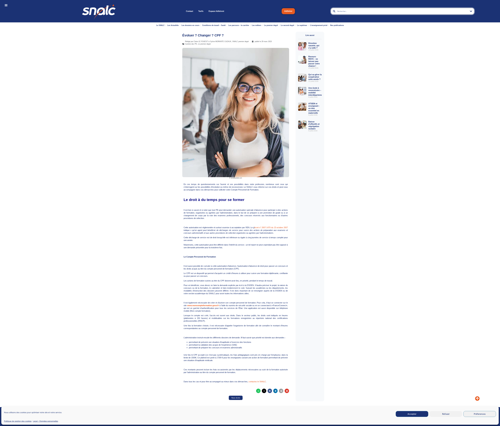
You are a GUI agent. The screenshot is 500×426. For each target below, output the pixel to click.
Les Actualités (173, 25)
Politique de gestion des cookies (18, 421)
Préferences (480, 414)
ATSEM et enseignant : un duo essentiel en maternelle (314, 108)
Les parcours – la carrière (238, 25)
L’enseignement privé (318, 25)
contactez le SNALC (257, 381)
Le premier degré (271, 25)
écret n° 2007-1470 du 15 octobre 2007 (271, 227)
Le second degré (287, 25)
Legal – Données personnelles (45, 421)
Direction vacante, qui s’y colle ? (313, 45)
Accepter (412, 414)
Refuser (446, 414)
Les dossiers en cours (190, 25)
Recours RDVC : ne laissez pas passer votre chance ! (314, 61)
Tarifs (200, 11)
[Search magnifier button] (334, 11)
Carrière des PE (191, 44)
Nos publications (337, 25)
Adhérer (288, 11)
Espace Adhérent (216, 11)
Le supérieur (302, 25)
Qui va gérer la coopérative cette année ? (315, 76)
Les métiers (256, 25)
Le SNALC (160, 25)
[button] (258, 391)
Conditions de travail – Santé (214, 25)
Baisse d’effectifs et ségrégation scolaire (314, 125)
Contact (189, 11)
